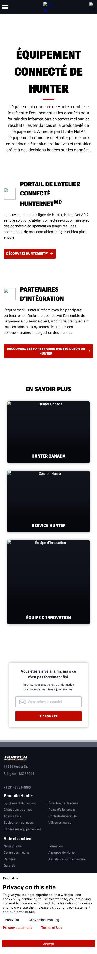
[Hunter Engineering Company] (48, 7)
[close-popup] (92, 878)
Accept (48, 944)
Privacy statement (17, 927)
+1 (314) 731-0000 (17, 787)
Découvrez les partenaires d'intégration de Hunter (46, 351)
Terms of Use (51, 927)
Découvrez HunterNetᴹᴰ (27, 253)
